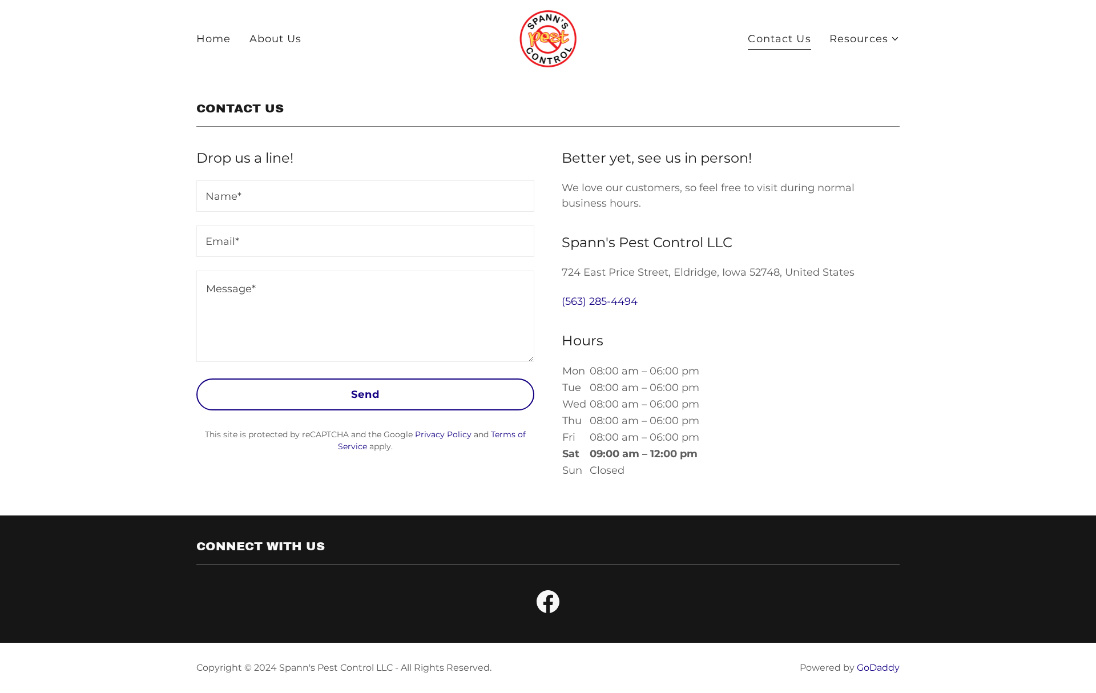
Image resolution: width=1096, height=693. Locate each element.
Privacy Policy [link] (443, 434)
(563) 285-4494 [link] (600, 301)
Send (365, 394)
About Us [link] (275, 39)
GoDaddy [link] (878, 667)
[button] (864, 39)
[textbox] (365, 196)
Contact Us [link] (779, 39)
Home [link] (213, 39)
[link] (548, 38)
